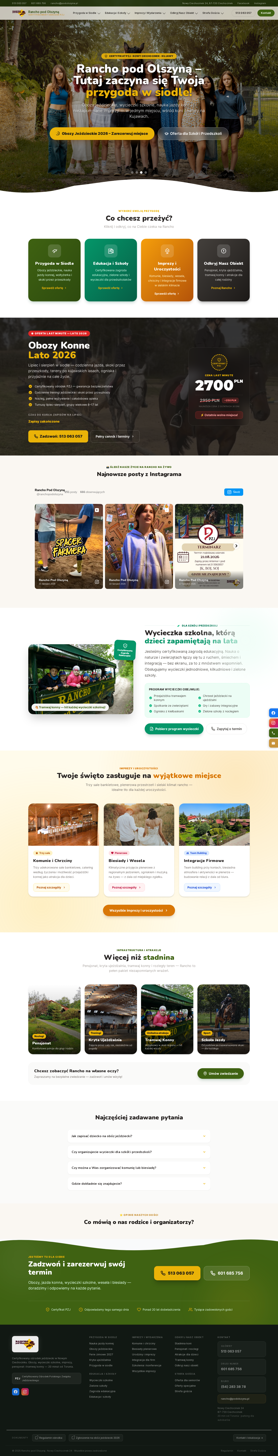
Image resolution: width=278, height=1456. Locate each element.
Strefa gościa (183, 1391)
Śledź (236, 492)
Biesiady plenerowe (144, 1348)
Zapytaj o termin (229, 729)
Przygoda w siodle (101, 1365)
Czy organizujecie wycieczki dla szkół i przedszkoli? (112, 1152)
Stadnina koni (183, 1343)
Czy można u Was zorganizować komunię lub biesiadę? (114, 1168)
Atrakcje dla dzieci (186, 1354)
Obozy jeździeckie (101, 1348)
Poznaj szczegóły (49, 887)
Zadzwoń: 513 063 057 (61, 436)
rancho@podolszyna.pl (64, 3)
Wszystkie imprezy (144, 1371)
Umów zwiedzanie (223, 1073)
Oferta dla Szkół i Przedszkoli (196, 133)
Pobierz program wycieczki (177, 729)
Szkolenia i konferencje (146, 1365)
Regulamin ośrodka (50, 1437)
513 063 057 (19, 3)
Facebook (243, 3)
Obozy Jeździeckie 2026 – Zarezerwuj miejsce (105, 133)
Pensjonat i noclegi (186, 1348)
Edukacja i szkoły (100, 1396)
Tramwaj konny (184, 1359)
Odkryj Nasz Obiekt (182, 12)
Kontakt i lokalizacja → (249, 1437)
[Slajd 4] (145, 172)
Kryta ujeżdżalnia (100, 1359)
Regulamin (227, 1450)
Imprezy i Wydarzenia (148, 12)
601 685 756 (38, 3)
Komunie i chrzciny (143, 1343)
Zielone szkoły (98, 1385)
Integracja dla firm (143, 1359)
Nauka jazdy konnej (101, 1343)
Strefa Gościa (211, 12)
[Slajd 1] (132, 172)
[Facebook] (15, 1391)
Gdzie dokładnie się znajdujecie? (97, 1183)
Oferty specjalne (185, 1385)
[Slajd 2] (137, 172)
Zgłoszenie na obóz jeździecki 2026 (98, 1437)
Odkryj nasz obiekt (186, 1365)
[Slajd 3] (141, 172)
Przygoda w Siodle (84, 12)
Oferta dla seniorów (187, 1380)
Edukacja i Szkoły (115, 12)
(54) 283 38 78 (233, 1387)
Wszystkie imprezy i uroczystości (136, 910)
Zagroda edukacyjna (102, 1391)
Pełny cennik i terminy (113, 436)
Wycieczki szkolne (101, 1380)
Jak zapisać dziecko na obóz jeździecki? (102, 1136)
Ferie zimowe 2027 (101, 1354)
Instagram (260, 3)
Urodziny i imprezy (143, 1354)
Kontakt (266, 12)
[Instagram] (25, 1391)
